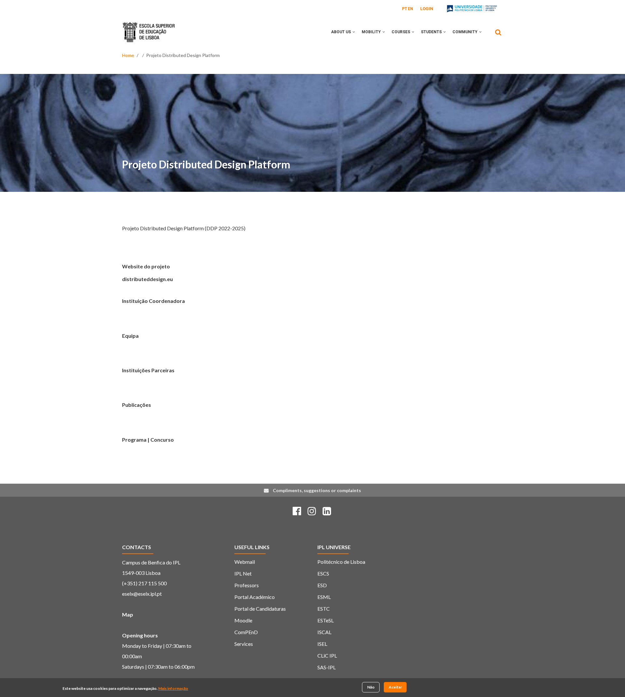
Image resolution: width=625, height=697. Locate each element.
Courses (401, 32)
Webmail (244, 562)
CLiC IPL (327, 655)
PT (404, 9)
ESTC (323, 608)
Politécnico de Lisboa (341, 562)
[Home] (148, 27)
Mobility (372, 32)
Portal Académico (254, 597)
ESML (324, 597)
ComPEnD (246, 632)
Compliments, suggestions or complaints (317, 490)
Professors (246, 585)
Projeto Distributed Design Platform (206, 164)
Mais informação (173, 688)
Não (371, 687)
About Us (341, 32)
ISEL (322, 644)
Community (465, 32)
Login (426, 8)
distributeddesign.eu (147, 279)
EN (410, 9)
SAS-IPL (326, 667)
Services (243, 644)
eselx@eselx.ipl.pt (142, 593)
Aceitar (395, 687)
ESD (322, 585)
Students (432, 32)
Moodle (243, 620)
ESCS (323, 573)
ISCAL (324, 632)
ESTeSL (325, 620)
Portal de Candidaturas (260, 608)
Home (128, 55)
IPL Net (243, 573)
